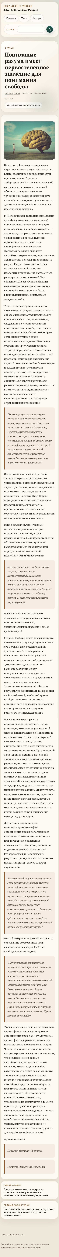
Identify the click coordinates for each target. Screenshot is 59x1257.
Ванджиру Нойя (12, 93)
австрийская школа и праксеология (23, 105)
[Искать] (49, 29)
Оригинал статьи (14, 1139)
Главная (11, 18)
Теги (24, 18)
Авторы (37, 18)
